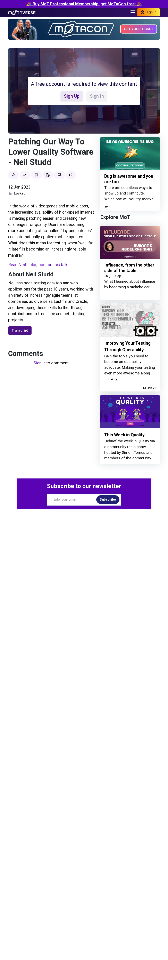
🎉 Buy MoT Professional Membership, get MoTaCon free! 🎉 (84, 3)
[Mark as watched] (25, 175)
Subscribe (108, 499)
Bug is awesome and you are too (128, 179)
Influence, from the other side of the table (129, 268)
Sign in (39, 362)
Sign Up (72, 96)
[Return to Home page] (22, 12)
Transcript (20, 330)
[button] (71, 175)
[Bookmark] (36, 175)
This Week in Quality (124, 434)
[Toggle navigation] (132, 12)
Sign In (151, 12)
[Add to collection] (48, 175)
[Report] (59, 175)
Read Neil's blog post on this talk (37, 264)
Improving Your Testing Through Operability (127, 346)
